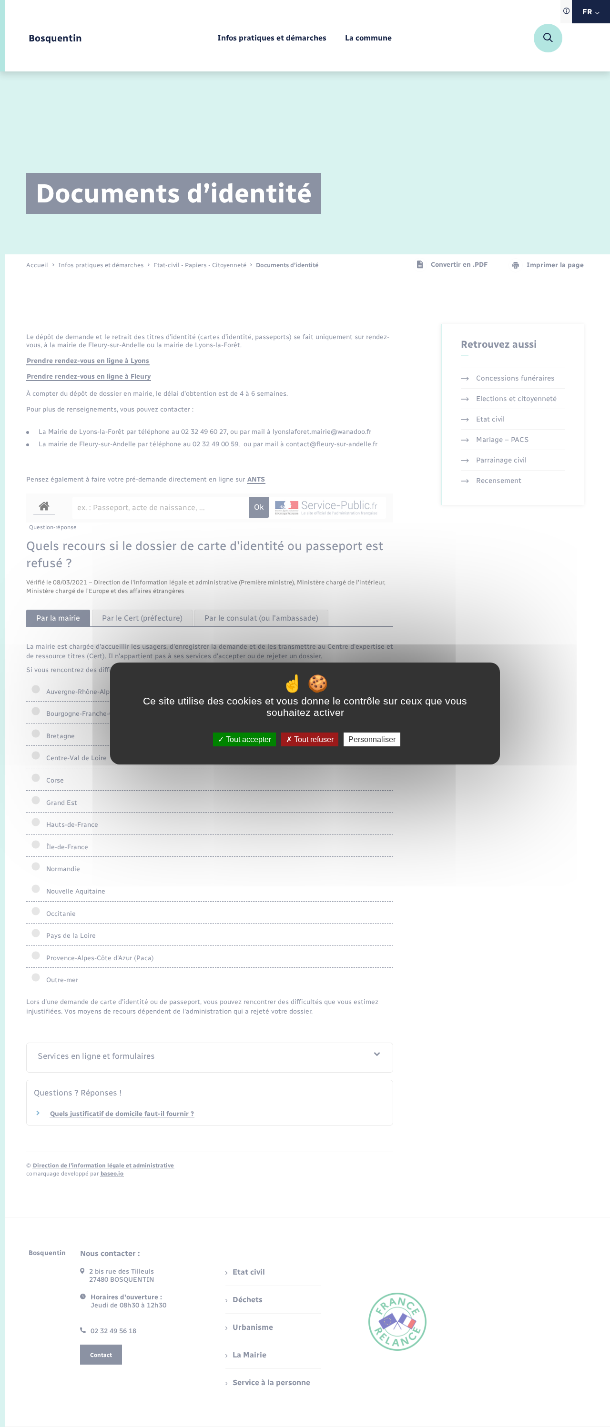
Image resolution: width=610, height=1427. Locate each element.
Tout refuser (313, 739)
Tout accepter (247, 739)
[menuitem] (271, 38)
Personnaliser (372, 739)
